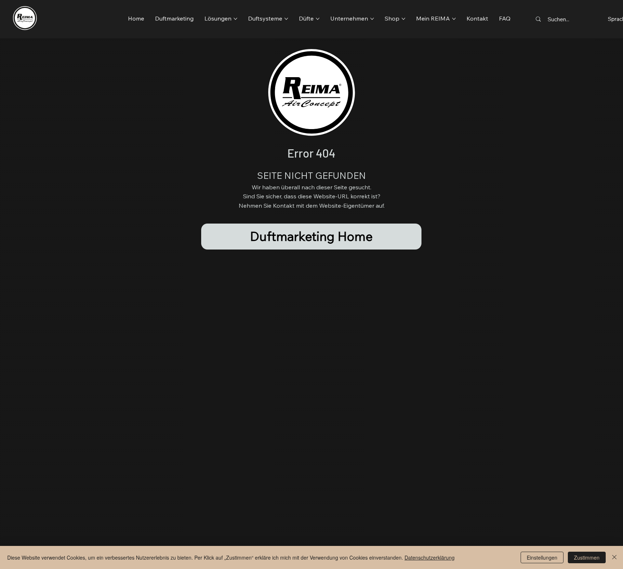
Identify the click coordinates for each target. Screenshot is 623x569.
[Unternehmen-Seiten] (372, 19)
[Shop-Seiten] (403, 19)
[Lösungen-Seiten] (235, 19)
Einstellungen (542, 557)
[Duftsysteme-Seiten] (286, 19)
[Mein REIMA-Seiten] (454, 19)
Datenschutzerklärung (430, 557)
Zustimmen (587, 557)
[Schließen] (614, 557)
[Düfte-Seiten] (317, 19)
